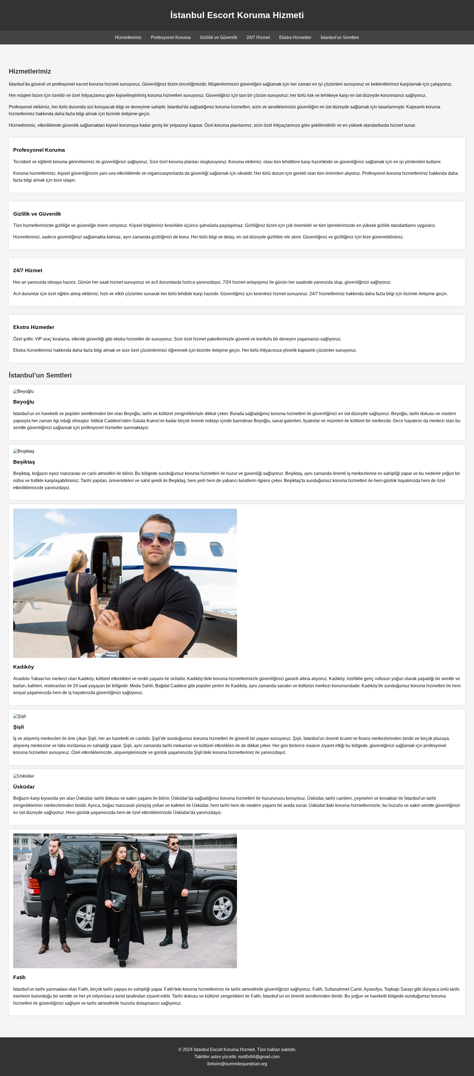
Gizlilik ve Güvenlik (218, 37)
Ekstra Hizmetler (295, 37)
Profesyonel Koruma (171, 37)
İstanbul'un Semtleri (340, 37)
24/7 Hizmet (258, 37)
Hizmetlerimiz (128, 37)
